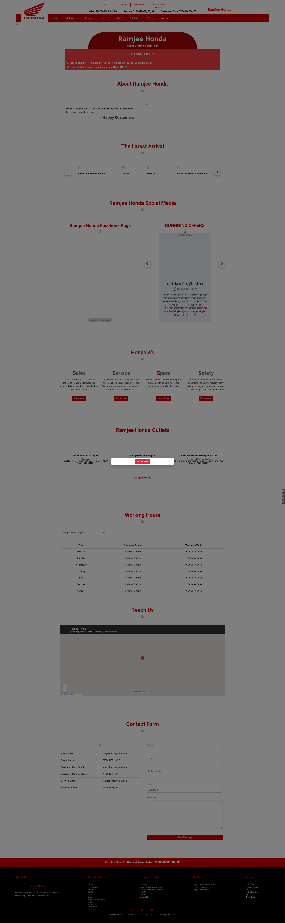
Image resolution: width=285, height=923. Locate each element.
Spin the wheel (142, 461)
